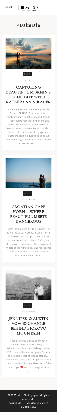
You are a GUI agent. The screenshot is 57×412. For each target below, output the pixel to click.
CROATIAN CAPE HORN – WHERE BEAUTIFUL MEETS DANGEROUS (28, 214)
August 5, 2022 (28, 80)
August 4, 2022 (28, 199)
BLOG (27, 74)
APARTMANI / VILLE (37, 403)
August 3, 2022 (28, 311)
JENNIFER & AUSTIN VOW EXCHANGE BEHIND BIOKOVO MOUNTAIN (28, 326)
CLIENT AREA (28, 407)
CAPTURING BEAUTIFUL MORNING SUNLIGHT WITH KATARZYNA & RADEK (28, 94)
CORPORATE (15, 403)
